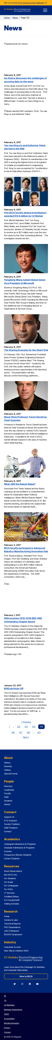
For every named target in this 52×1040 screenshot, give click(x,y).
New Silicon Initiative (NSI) (16, 950)
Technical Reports (12, 923)
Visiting (7, 770)
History (7, 762)
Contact (7, 831)
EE (5, 996)
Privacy (7, 1028)
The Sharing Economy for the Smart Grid (26, 350)
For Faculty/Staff (12, 900)
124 (33, 726)
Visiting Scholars (11, 903)
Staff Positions (11, 828)
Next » (27, 737)
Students (8, 800)
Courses (8, 851)
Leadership (9, 790)
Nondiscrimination (11, 1023)
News (15, 17)
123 (26, 726)
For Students (10, 878)
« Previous (26, 722)
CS (5, 1000)
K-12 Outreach (10, 820)
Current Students (11, 858)
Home (7, 17)
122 (18, 726)
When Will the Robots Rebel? (19, 484)
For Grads (8, 882)
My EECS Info (10, 874)
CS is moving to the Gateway (31, 3)
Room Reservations (13, 871)
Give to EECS (26, 976)
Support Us (9, 817)
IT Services (9, 893)
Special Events (11, 773)
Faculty (7, 793)
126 (13, 732)
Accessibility (9, 1019)
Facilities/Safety (11, 896)
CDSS (6, 1014)
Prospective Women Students (17, 855)
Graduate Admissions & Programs (19, 847)
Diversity (8, 766)
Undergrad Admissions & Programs (20, 844)
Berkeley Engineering (13, 1010)
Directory (8, 786)
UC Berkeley (9, 1005)
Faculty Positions (12, 824)
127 (20, 732)
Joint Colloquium (11, 931)
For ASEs (8, 889)
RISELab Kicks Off (13, 688)
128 (28, 732)
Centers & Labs (11, 920)
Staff (6, 797)
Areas (6, 916)
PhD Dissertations (12, 927)
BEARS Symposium (13, 934)
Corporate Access (12, 947)
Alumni (7, 804)
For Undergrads (11, 885)
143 (39, 732)
